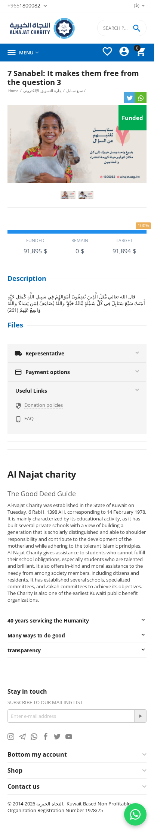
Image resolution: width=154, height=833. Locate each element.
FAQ (29, 418)
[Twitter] (129, 97)
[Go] (140, 716)
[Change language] (121, 6)
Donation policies (43, 405)
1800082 (24, 5)
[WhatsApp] (141, 97)
